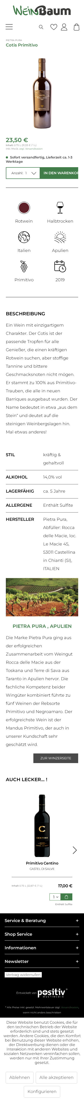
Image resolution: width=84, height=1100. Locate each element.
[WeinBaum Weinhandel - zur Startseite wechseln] (42, 10)
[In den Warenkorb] (66, 896)
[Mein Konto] (64, 27)
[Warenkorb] (76, 27)
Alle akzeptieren (56, 1077)
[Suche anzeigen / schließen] (41, 27)
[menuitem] (17, 27)
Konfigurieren (42, 1091)
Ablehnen (19, 1077)
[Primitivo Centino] (42, 826)
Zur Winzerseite (55, 758)
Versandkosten (69, 1007)
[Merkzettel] (53, 27)
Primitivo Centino (42, 863)
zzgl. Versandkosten (31, 148)
